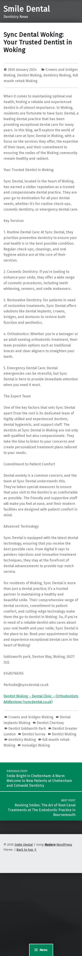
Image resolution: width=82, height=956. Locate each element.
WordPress (64, 845)
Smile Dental (26, 9)
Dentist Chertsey (50, 723)
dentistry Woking (57, 75)
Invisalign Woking (36, 745)
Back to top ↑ (26, 850)
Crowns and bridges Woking (30, 717)
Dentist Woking (29, 75)
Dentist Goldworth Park (27, 728)
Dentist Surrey (33, 734)
